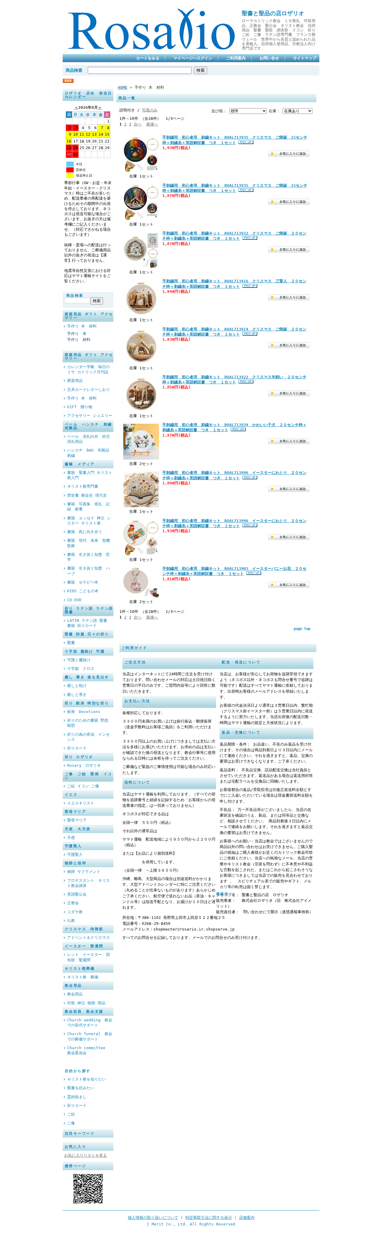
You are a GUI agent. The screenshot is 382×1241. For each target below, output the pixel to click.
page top (302, 629)
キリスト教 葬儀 (84, 977)
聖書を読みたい (80, 1088)
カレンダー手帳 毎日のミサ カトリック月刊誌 (88, 369)
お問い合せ (269, 58)
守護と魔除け (78, 660)
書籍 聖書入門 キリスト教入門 (89, 475)
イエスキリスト (80, 803)
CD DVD (74, 600)
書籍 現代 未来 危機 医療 (90, 543)
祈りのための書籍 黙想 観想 (87, 723)
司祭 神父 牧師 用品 (86, 1003)
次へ (137, 124)
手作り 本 (77, 333)
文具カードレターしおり (88, 389)
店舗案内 (247, 1217)
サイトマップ (304, 58)
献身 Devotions (83, 711)
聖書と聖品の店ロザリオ (273, 13)
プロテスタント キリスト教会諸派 (88, 883)
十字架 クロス (80, 668)
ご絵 (71, 1114)
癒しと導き (77, 694)
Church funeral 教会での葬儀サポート (89, 1036)
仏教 (71, 920)
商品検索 (74, 70)
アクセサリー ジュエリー (89, 415)
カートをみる (147, 58)
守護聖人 (75, 854)
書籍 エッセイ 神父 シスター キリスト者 (89, 520)
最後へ (152, 124)
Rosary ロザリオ (84, 765)
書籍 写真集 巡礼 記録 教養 (88, 506)
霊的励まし (77, 1097)
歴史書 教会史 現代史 (87, 495)
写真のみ (150, 110)
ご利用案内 (236, 58)
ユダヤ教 (77, 912)
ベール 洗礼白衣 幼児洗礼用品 (88, 439)
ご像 (71, 1123)
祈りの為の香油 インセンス (88, 737)
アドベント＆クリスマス (88, 937)
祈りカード (77, 748)
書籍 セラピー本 (82, 582)
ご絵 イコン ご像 (83, 786)
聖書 (71, 642)
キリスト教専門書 (82, 486)
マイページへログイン (192, 58)
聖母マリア (77, 820)
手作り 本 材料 (82, 326)
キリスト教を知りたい (86, 1079)
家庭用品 (75, 380)
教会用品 (75, 994)
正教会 (75, 903)
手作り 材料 (78, 339)
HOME (122, 87)
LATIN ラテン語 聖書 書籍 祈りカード (87, 623)
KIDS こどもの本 (82, 591)
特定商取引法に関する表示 (208, 1217)
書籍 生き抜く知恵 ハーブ (88, 571)
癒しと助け (78, 685)
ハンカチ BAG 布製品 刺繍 (90, 452)
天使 (71, 837)
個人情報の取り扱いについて (153, 1217)
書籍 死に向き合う (86, 532)
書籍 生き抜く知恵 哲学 (88, 557)
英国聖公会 (78, 894)
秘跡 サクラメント (84, 871)
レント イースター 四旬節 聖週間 (88, 957)
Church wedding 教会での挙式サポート (89, 1022)
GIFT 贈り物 (79, 407)
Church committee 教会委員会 (88, 1050)
